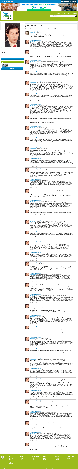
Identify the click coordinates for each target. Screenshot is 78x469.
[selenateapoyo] (3, 66)
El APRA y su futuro (40, 316)
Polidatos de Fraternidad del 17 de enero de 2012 (44, 401)
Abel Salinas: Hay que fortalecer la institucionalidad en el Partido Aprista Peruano (50, 359)
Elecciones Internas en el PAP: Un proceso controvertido (45, 169)
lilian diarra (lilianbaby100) (35, 31)
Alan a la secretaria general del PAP (41, 180)
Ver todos (12, 68)
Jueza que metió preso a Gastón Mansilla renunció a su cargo (47, 369)
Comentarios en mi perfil (42, 28)
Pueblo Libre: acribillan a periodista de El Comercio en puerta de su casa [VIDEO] (51, 82)
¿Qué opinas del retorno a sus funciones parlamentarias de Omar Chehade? (49, 190)
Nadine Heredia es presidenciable (42, 242)
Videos (56, 28)
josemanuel (39, 32)
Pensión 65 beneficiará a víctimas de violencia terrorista (46, 201)
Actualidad (11, 458)
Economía (57, 459)
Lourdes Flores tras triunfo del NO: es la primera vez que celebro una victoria (50, 61)
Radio (44, 458)
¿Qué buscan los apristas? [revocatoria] (43, 105)
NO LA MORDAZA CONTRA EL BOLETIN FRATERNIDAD (46, 41)
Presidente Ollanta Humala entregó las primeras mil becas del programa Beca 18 (50, 210)
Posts (33, 28)
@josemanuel (4, 47)
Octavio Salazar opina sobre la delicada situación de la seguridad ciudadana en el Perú (51, 443)
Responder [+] (40, 37)
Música (44, 459)
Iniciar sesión (65, 1)
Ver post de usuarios (12, 59)
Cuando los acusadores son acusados (42, 338)
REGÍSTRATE (73, 1)
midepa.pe (57, 458)
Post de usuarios (23, 460)
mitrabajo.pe (57, 460)
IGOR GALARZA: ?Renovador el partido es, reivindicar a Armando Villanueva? (50, 51)
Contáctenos (74, 13)
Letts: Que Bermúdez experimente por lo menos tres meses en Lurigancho (49, 284)
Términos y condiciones (72, 468)
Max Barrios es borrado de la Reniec (42, 148)
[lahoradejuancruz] (6, 66)
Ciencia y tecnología (11, 464)
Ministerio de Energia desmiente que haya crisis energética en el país (48, 263)
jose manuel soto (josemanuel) (35, 40)
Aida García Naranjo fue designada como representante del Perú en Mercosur (50, 305)
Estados (51, 28)
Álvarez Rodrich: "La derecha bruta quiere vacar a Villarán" (46, 433)
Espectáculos (11, 460)
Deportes (10, 459)
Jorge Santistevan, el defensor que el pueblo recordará (46, 253)
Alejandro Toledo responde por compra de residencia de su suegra (48, 159)
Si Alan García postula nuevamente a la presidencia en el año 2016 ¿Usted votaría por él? (52, 295)
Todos (28, 28)
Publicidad (69, 458)
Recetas (33, 459)
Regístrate (22, 459)
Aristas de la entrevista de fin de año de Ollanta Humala (46, 412)
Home (21, 458)
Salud (10, 462)
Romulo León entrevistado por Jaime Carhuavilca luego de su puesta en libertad (50, 379)
